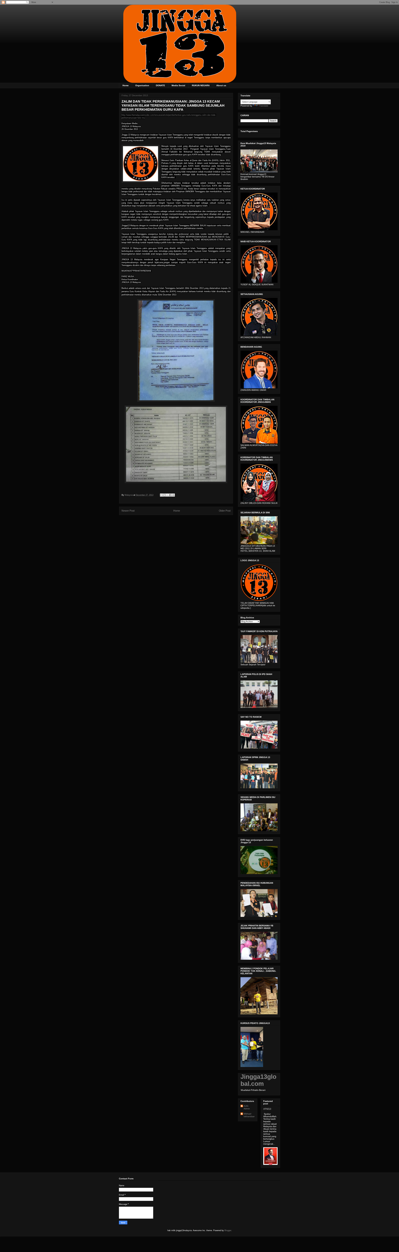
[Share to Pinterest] (173, 495)
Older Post (225, 510)
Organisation (142, 85)
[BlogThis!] (164, 495)
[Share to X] (167, 495)
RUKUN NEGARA (201, 85)
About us (221, 85)
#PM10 (267, 1109)
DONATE (160, 85)
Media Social (178, 85)
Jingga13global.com (258, 1080)
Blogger (227, 1230)
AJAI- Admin (247, 1107)
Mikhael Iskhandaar (249, 1115)
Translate (263, 105)
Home (126, 85)
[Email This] (161, 495)
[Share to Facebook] (170, 495)
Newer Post (128, 510)
